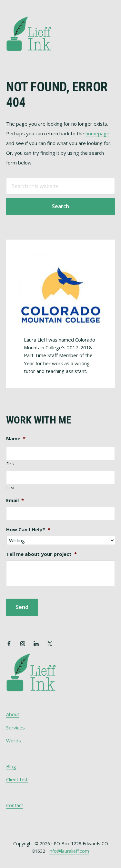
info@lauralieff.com (69, 851)
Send (22, 607)
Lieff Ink (38, 33)
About (12, 714)
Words (13, 740)
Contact (14, 805)
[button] (111, 25)
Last (10, 487)
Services (15, 727)
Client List (17, 779)
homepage (97, 133)
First (10, 464)
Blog (11, 766)
